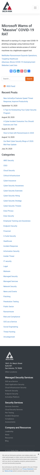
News (7, 435)
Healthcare (7, 241)
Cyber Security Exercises (12, 191)
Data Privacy (8, 211)
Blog (6, 441)
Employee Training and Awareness (16, 221)
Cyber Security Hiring (11, 196)
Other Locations (11, 372)
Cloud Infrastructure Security (15, 388)
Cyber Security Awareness (13, 186)
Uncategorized (9, 337)
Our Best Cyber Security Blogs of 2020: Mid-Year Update (18, 143)
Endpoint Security (10, 226)
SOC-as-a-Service (10, 322)
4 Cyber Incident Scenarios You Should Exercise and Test (18, 123)
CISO (5, 166)
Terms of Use (8, 471)
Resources (9, 438)
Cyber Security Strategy (12, 201)
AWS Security (8, 160)
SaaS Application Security (14, 385)
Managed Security (10, 276)
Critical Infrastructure (11, 176)
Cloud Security (9, 170)
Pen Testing (9, 413)
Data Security (8, 216)
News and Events (10, 291)
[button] (38, 454)
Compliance (9, 419)
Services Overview (12, 406)
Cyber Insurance (9, 181)
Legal (5, 266)
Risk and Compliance (11, 317)
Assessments (10, 422)
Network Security (10, 286)
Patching (6, 296)
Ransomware (8, 312)
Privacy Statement (27, 469)
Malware (6, 271)
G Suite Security (9, 236)
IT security (7, 261)
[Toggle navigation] (35, 8)
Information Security (11, 251)
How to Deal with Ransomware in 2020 (18, 133)
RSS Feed (11, 86)
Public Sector (8, 307)
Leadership (9, 431)
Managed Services (10, 281)
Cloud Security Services (14, 410)
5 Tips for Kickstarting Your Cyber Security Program (19, 111)
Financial (7, 231)
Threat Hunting (9, 332)
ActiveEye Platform (12, 397)
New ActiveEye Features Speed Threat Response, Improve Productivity (18, 100)
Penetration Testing (11, 302)
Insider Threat (8, 256)
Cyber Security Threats (12, 206)
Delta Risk (14, 451)
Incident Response (10, 246)
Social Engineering (10, 327)
